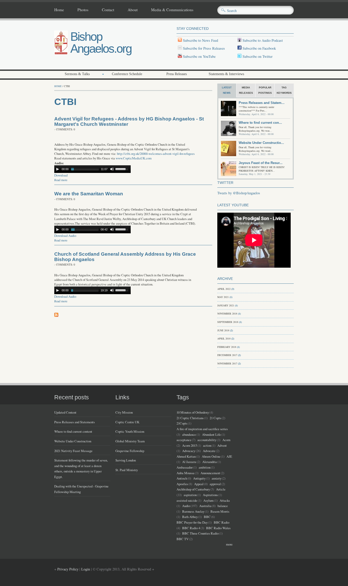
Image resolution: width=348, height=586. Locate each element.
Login (85, 569)
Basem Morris (219, 511)
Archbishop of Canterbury (193, 489)
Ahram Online (211, 456)
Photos (82, 10)
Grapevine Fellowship (129, 450)
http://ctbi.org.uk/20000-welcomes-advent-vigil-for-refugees (156, 153)
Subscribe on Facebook (259, 48)
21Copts (182, 423)
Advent (222, 445)
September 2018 (227, 322)
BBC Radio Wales (218, 528)
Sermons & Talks (77, 74)
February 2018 (226, 347)
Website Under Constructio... (261, 143)
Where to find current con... (260, 123)
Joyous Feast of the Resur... (261, 163)
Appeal (199, 484)
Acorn (226, 440)
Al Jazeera (189, 461)
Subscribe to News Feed (200, 40)
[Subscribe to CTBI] (56, 315)
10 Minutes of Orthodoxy (193, 412)
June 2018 (223, 330)
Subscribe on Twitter (257, 56)
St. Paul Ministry (126, 470)
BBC (207, 516)
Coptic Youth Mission (129, 431)
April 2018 (224, 338)
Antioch (182, 478)
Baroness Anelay (193, 511)
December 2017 (227, 355)
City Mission (124, 412)
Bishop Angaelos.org (100, 42)
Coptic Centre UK (127, 422)
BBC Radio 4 (191, 528)
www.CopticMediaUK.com (134, 158)
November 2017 (227, 363)
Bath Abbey (190, 516)
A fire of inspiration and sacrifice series (202, 429)
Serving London (125, 460)
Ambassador (185, 467)
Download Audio (65, 235)
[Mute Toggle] (112, 169)
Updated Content (65, 412)
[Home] (61, 53)
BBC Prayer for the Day (192, 522)
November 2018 (227, 313)
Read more (60, 180)
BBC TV (183, 539)
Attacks (225, 500)
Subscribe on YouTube (199, 56)
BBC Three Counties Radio (200, 533)
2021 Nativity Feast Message (73, 450)
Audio (186, 505)
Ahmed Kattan (186, 456)
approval (215, 484)
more (229, 544)
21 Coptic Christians (190, 418)
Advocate (209, 450)
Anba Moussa (185, 473)
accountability (206, 440)
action (207, 445)
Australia (205, 505)
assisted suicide (187, 500)
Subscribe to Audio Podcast (262, 40)
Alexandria (209, 461)
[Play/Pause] (58, 169)
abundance (189, 434)
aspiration (190, 495)
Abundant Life (211, 434)
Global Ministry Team (130, 441)
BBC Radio (221, 522)
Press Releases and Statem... (262, 103)
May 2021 (223, 297)
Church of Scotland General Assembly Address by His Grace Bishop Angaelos (125, 256)
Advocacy (188, 450)
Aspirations (210, 495)
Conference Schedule (127, 74)
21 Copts (215, 418)
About (133, 10)
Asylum (208, 500)
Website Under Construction (72, 441)
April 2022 (224, 289)
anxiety (216, 478)
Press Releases (176, 74)
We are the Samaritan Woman (88, 193)
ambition (204, 467)
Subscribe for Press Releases (203, 48)
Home (59, 10)
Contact (108, 10)
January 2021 (225, 305)
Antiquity (199, 478)
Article (220, 489)
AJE (229, 456)
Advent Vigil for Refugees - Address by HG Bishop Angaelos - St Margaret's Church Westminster (129, 121)
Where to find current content (73, 431)
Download (61, 175)
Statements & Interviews (226, 74)
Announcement (210, 473)
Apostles (182, 484)
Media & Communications (172, 10)
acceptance (184, 440)
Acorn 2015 (189, 445)
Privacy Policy (67, 569)
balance (223, 505)
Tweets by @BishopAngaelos (238, 192)
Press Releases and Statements (74, 422)
